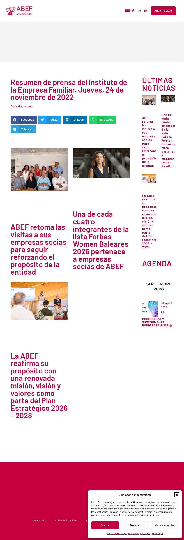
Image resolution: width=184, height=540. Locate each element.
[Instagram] (139, 10)
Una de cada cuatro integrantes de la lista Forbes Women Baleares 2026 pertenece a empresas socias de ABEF (101, 240)
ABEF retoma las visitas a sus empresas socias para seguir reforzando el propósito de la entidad (38, 249)
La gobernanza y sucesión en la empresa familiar (155, 319)
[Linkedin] (145, 10)
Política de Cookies (116, 533)
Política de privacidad (139, 533)
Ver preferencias (164, 525)
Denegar (135, 525)
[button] (177, 495)
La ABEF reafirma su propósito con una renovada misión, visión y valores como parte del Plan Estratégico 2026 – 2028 (39, 385)
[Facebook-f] (132, 10)
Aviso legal (157, 533)
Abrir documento (22, 106)
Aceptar (105, 525)
